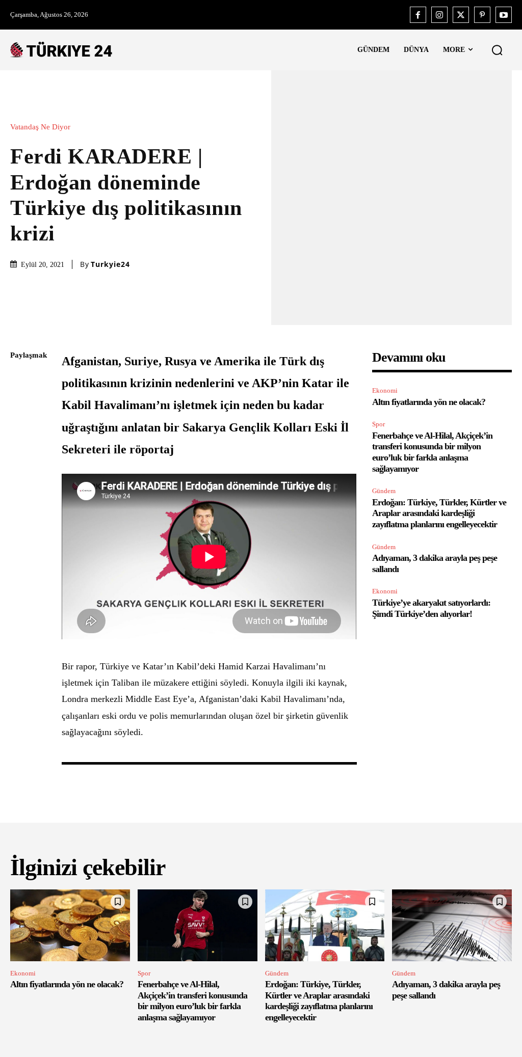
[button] (497, 50)
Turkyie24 (110, 264)
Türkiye (114, 666)
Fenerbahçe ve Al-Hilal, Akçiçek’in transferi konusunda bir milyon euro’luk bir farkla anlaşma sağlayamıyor (432, 452)
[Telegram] (20, 500)
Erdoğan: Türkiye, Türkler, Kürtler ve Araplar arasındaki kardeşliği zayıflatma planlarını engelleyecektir (439, 513)
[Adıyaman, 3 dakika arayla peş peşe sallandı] (452, 925)
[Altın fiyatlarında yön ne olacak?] (70, 925)
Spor (378, 424)
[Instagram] (439, 15)
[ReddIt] (20, 476)
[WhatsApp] (20, 452)
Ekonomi (385, 390)
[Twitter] (461, 15)
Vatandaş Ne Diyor (40, 127)
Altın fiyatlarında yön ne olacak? (428, 402)
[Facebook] (418, 15)
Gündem (384, 491)
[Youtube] (503, 15)
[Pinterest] (482, 15)
